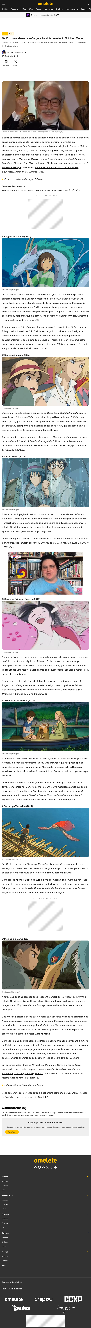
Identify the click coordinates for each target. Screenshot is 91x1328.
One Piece (59, 9)
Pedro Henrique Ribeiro (16, 52)
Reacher (39, 9)
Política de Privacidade (13, 1288)
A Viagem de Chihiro (27, 158)
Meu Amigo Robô (34, 171)
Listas (4, 1190)
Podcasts (14, 9)
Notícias (5, 1181)
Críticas (5, 1185)
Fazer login (12, 1132)
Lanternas (49, 9)
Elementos (7, 171)
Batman (83, 9)
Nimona (18, 171)
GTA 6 (31, 9)
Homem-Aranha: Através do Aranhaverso (56, 167)
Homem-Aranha (72, 9)
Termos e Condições (12, 1282)
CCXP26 (5, 9)
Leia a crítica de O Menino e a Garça (23, 1085)
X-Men (23, 9)
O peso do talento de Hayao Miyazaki (24, 179)
